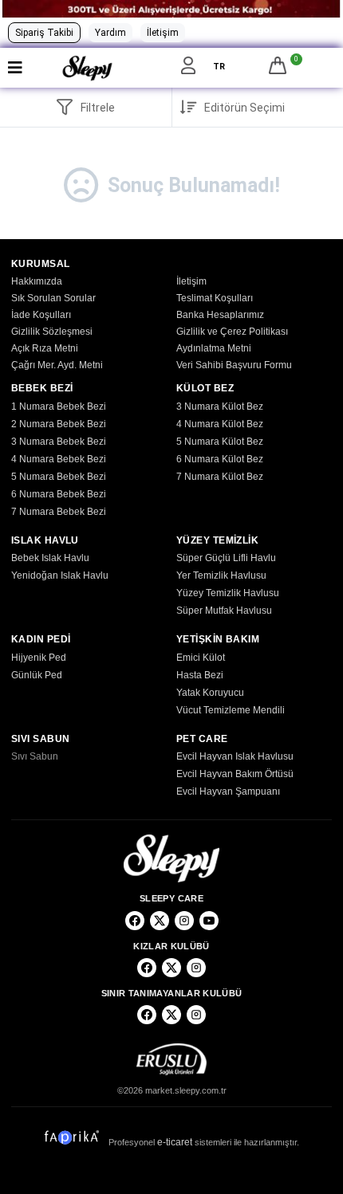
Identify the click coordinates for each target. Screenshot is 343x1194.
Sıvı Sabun (34, 756)
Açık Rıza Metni (44, 348)
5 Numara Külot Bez (219, 441)
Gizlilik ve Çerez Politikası (232, 331)
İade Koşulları (41, 314)
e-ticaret (174, 1142)
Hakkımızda (36, 281)
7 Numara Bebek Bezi (58, 511)
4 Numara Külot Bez (219, 424)
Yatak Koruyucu (210, 692)
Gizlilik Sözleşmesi (52, 331)
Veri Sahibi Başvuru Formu (234, 365)
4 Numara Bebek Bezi (58, 459)
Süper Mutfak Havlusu (224, 610)
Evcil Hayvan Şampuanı (228, 791)
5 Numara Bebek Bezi (58, 476)
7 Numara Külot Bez (219, 476)
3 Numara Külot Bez (219, 406)
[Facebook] (134, 920)
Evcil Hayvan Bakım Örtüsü (235, 774)
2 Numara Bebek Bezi (58, 424)
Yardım (110, 32)
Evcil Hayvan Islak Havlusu (235, 756)
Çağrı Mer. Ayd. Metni (57, 365)
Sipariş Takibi (44, 32)
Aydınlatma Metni (213, 348)
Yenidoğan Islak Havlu (59, 575)
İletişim (163, 32)
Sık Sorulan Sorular (53, 298)
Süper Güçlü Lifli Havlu (226, 558)
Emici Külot (200, 657)
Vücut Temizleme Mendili (230, 710)
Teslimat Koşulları (214, 298)
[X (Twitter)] (159, 920)
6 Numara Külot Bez (219, 459)
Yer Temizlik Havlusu (221, 575)
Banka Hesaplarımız (220, 314)
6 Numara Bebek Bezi (58, 494)
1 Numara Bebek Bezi (58, 406)
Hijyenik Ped (38, 657)
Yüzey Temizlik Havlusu (227, 593)
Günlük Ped (36, 675)
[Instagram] (184, 920)
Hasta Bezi (199, 675)
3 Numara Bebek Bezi (58, 441)
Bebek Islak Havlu (50, 558)
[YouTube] (209, 920)
